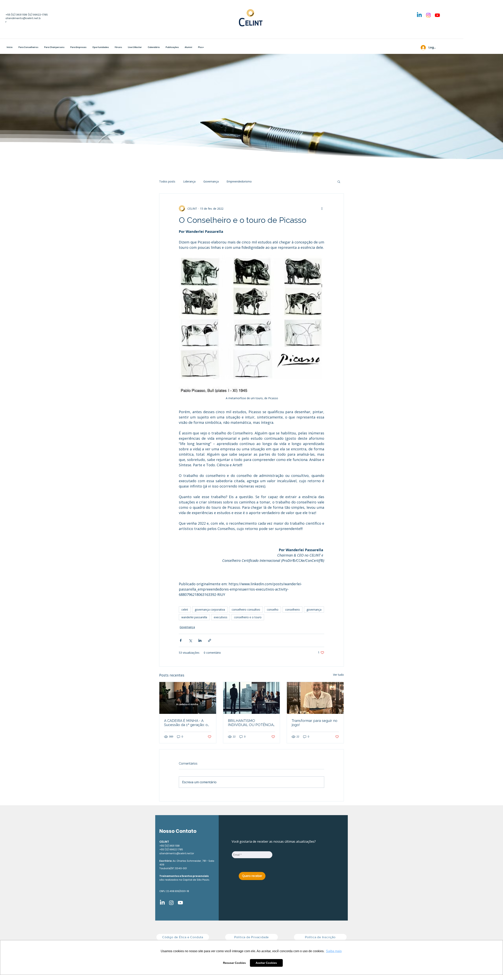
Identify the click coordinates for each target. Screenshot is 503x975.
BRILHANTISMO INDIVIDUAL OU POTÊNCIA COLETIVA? (250, 723)
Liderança (189, 181)
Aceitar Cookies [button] (266, 962)
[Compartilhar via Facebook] (181, 640)
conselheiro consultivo (246, 609)
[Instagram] (428, 15)
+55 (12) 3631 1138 (16, 15)
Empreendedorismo (239, 181)
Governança (211, 181)
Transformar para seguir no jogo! (314, 723)
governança (314, 609)
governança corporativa (210, 609)
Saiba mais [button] (334, 951)
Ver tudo (338, 674)
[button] (54, 47)
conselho (272, 609)
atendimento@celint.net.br (176, 853)
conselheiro (292, 609)
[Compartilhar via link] (209, 640)
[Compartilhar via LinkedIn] (200, 640)
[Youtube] (437, 15)
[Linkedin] (419, 15)
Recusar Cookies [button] (234, 962)
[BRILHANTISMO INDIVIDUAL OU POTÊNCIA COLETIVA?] (251, 698)
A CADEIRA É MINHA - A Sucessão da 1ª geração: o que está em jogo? (186, 723)
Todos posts (167, 181)
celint (184, 609)
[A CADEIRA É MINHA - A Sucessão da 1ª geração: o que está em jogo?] (187, 698)
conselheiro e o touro (248, 617)
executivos (220, 617)
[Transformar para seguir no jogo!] (315, 698)
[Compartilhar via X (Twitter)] (190, 640)
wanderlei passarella (194, 617)
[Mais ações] (321, 208)
